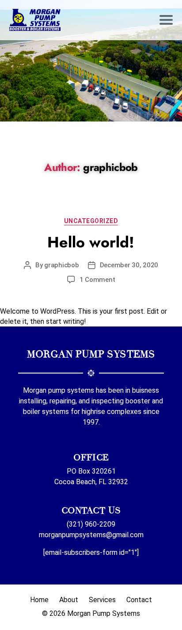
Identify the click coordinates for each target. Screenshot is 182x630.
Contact (139, 600)
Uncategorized (91, 220)
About (68, 600)
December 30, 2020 (129, 265)
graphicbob (61, 265)
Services (102, 600)
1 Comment (97, 280)
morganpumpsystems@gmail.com (91, 535)
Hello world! (90, 242)
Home (39, 600)
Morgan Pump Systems (103, 613)
